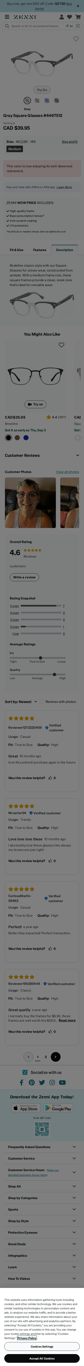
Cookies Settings (42, 1346)
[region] (42, 1327)
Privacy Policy (27, 1338)
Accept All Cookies (42, 1358)
